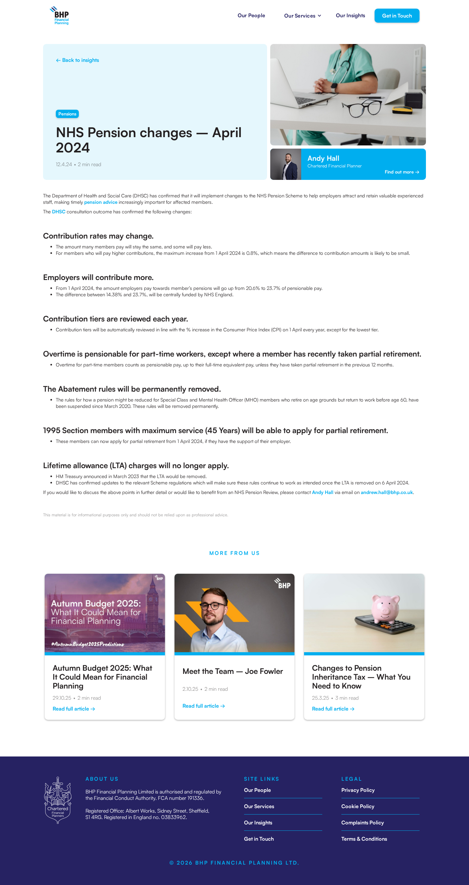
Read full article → (74, 708)
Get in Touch (397, 15)
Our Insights (350, 15)
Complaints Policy (362, 822)
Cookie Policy (357, 806)
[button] (300, 15)
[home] (59, 15)
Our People (251, 15)
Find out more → (402, 172)
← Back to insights (77, 60)
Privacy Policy (358, 790)
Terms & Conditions (364, 839)
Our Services (259, 806)
